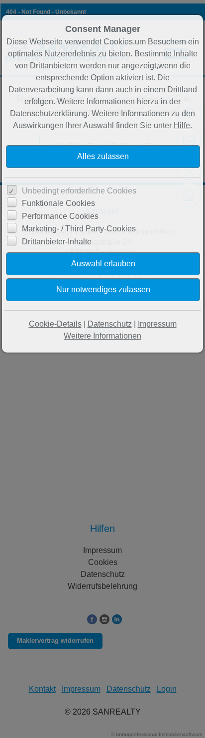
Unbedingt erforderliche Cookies (79, 190)
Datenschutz (110, 324)
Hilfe (182, 125)
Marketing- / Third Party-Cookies (79, 228)
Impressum (157, 324)
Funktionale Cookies (58, 203)
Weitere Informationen (102, 336)
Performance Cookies (60, 216)
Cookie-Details (55, 324)
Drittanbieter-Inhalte (57, 241)
